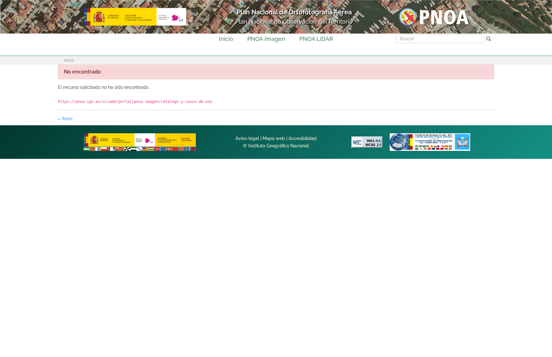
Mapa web (274, 138)
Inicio (226, 38)
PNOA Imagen (266, 38)
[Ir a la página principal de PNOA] (434, 16)
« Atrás (65, 118)
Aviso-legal (247, 138)
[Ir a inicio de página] (518, 254)
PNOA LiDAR (316, 38)
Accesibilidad (302, 138)
